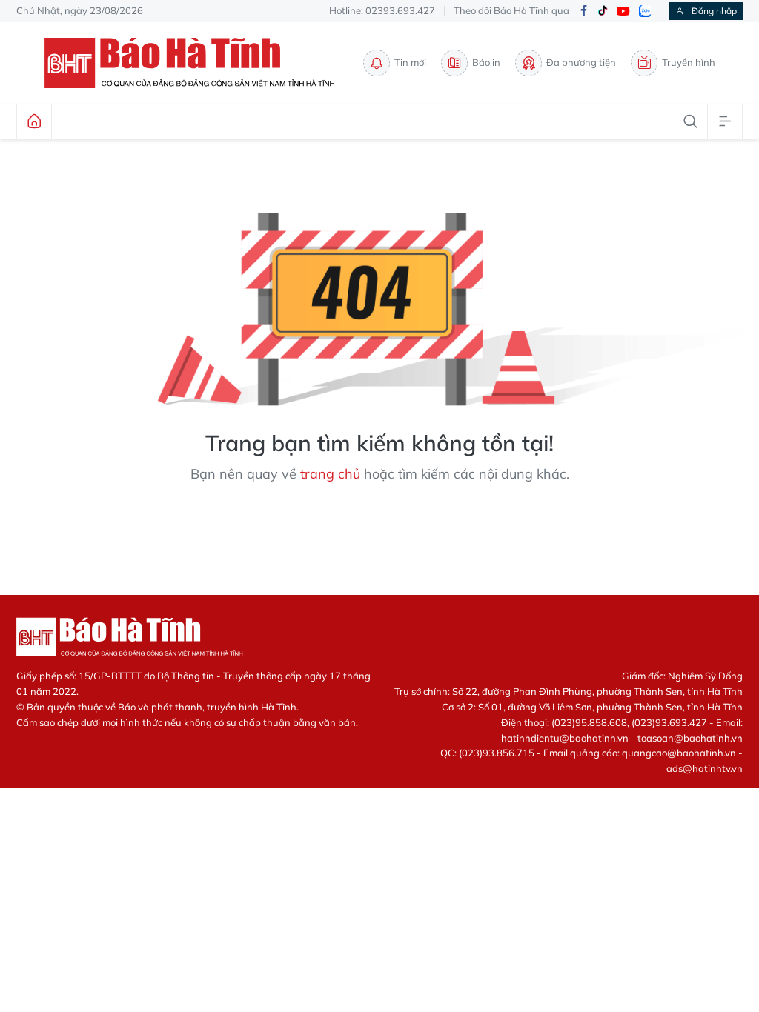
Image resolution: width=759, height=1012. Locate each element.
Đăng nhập (714, 10)
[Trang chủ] (34, 121)
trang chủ (330, 473)
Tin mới (410, 62)
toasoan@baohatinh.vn (690, 738)
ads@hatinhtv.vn (704, 768)
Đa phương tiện (581, 62)
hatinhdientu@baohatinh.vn (565, 738)
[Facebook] (583, 11)
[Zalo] (645, 11)
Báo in (486, 62)
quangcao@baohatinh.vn (679, 753)
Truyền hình (688, 62)
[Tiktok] (602, 11)
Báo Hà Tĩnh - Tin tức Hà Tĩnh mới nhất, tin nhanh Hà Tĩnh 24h (196, 63)
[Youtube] (623, 11)
